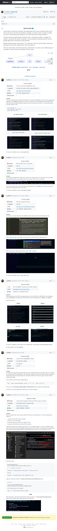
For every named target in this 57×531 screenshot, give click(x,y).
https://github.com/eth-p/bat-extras (21, 289)
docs (45, 186)
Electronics (42, 67)
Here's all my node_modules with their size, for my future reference (22, 389)
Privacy (16, 523)
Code (4, 17)
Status (24, 523)
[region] (28, 49)
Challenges (35, 67)
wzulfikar (7, 12)
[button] (44, 17)
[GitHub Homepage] (24, 527)
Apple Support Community (22, 405)
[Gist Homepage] (7, 2)
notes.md (14, 12)
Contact (36, 523)
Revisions (12, 17)
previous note (26, 296)
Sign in (46, 2)
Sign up (52, 2)
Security (20, 523)
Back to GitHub (38, 2)
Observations (24, 67)
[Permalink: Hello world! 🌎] (2, 28)
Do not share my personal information (28, 525)
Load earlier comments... (30, 76)
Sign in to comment (45, 517)
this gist (28, 428)
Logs (30, 67)
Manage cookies (43, 523)
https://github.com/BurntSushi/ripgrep (25, 168)
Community (29, 523)
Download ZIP (52, 16)
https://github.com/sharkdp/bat (23, 90)
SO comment (49, 100)
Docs (33, 523)
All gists (32, 2)
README (21, 347)
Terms (12, 523)
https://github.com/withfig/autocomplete (25, 206)
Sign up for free (7, 517)
